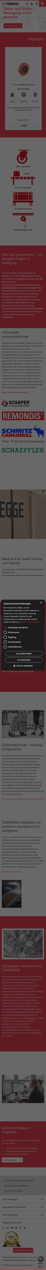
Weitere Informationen (30, 622)
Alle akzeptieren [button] (24, 654)
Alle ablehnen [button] (24, 660)
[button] (23, 665)
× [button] (41, 603)
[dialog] (23, 635)
